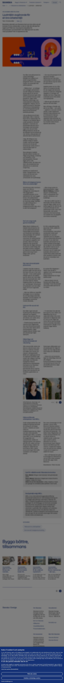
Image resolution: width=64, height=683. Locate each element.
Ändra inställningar (6, 681)
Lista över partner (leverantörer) (9, 669)
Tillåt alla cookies (32, 674)
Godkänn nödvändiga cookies (32, 678)
